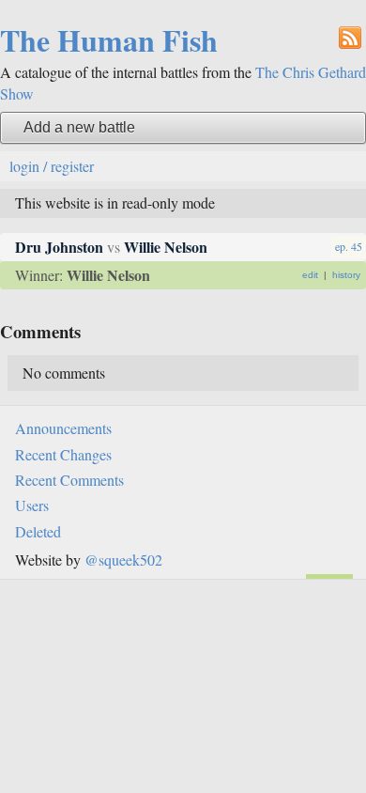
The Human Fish (109, 40)
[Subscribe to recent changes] (350, 36)
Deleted (38, 531)
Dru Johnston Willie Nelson (111, 246)
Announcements (63, 428)
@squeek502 (123, 559)
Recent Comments (69, 480)
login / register (51, 166)
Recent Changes (63, 454)
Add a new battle (79, 127)
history (346, 275)
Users (32, 505)
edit (310, 275)
